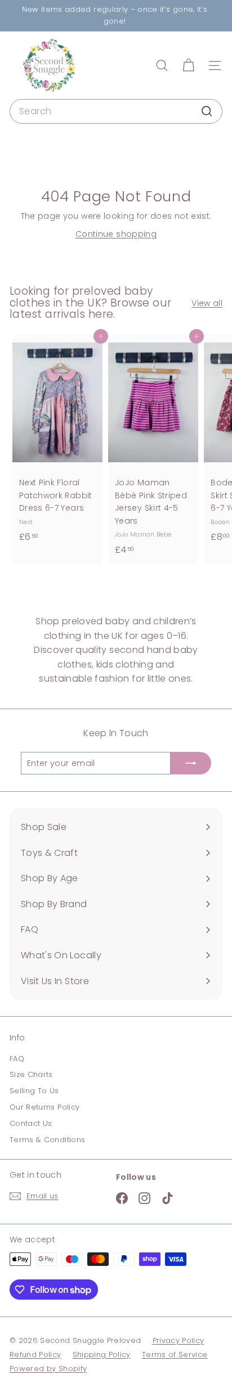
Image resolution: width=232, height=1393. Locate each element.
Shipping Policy (102, 1354)
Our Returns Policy (44, 1107)
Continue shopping (116, 234)
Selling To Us (34, 1090)
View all (206, 303)
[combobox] (116, 111)
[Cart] (188, 65)
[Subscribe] (191, 763)
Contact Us (31, 1123)
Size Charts (31, 1074)
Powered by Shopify (48, 1368)
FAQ (17, 1058)
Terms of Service (175, 1354)
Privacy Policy (178, 1340)
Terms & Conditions (47, 1139)
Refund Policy (35, 1354)
